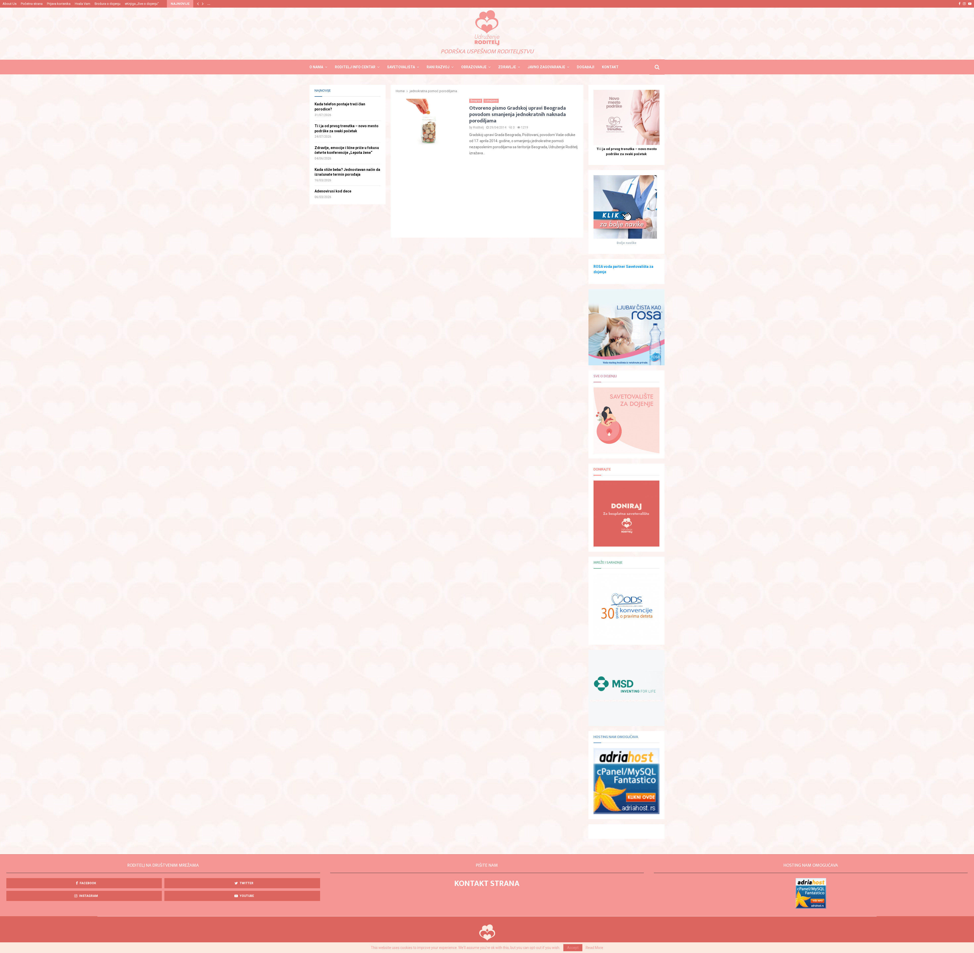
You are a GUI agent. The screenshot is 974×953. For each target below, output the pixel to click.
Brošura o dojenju (107, 4)
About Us (9, 4)
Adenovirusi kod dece (333, 191)
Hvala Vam (82, 4)
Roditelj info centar (355, 67)
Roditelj (478, 127)
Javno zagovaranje (546, 67)
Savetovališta (401, 67)
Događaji (585, 67)
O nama (316, 67)
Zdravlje (507, 67)
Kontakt (610, 67)
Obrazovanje (473, 67)
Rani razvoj (438, 67)
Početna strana (32, 4)
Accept (573, 948)
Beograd (476, 100)
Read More (594, 947)
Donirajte (602, 469)
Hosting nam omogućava (616, 737)
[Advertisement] (487, 197)
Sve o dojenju (605, 376)
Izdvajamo (491, 100)
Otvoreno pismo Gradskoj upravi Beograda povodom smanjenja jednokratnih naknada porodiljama (517, 114)
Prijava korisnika (59, 4)
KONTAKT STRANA (486, 883)
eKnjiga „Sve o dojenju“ (142, 4)
